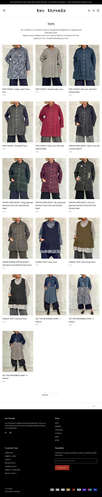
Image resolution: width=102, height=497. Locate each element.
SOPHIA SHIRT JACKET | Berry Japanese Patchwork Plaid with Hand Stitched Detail (50, 205)
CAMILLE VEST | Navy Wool (46, 262)
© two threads (8, 489)
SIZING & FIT (9, 453)
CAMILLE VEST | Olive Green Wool (82, 262)
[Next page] (57, 393)
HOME (57, 440)
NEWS (57, 437)
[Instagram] (10, 432)
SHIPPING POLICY (11, 466)
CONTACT (58, 433)
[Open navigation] (4, 10)
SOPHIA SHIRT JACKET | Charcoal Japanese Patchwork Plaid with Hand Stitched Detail (82, 205)
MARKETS (58, 426)
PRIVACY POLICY (10, 473)
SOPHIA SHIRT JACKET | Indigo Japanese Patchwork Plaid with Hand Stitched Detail (17, 205)
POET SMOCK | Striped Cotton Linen (49, 89)
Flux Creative (15, 491)
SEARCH (8, 460)
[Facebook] (5, 432)
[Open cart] (98, 10)
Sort (94, 406)
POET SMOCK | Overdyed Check (14, 145)
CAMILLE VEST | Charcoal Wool (14, 318)
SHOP (57, 423)
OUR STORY (59, 430)
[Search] (94, 10)
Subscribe (62, 468)
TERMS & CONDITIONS (12, 470)
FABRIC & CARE (10, 456)
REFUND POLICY (10, 463)
